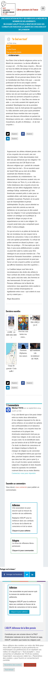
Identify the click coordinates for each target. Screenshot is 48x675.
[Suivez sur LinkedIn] (8, 138)
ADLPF (8, 46)
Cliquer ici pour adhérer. (21, 531)
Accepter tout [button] (30, 665)
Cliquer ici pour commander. (23, 550)
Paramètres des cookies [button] (12, 665)
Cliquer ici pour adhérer (19, 612)
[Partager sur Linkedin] (32, 574)
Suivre (14, 134)
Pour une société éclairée (14, 52)
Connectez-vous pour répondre (24, 473)
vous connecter (21, 487)
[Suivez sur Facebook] (23, 134)
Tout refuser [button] (9, 670)
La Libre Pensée (11, 49)
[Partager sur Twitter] (27, 574)
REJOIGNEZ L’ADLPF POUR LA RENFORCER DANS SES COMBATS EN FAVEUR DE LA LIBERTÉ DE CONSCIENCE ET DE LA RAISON (24, 27)
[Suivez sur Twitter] (8, 134)
